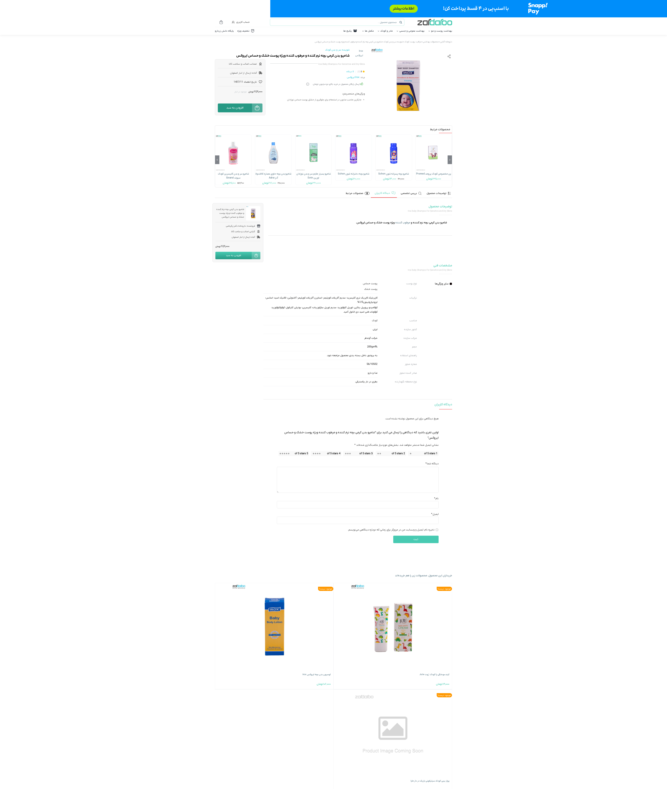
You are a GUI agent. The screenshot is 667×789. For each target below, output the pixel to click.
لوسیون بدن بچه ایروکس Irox (317, 674)
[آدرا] (273, 136)
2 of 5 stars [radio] (398, 453)
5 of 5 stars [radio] (301, 453)
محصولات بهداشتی (430, 41)
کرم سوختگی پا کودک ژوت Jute (434, 674)
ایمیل (435, 514)
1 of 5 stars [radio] (430, 453)
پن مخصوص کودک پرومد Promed (433, 174)
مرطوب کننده (350, 41)
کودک (374, 320)
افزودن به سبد (235, 108)
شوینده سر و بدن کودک (393, 41)
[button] (450, 159)
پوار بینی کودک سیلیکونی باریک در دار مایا (430, 781)
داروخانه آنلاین (446, 41)
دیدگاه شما (432, 463)
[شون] (394, 136)
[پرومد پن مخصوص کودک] (433, 136)
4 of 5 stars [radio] (333, 453)
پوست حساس (370, 283)
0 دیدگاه (350, 71)
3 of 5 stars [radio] (366, 453)
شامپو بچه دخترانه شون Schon (353, 174)
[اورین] (313, 136)
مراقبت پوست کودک (413, 41)
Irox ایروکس (359, 53)
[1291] (233, 136)
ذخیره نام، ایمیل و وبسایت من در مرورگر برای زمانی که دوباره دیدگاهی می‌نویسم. (391, 529)
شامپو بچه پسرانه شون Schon (393, 174)
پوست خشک (370, 289)
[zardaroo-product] (408, 85)
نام (436, 498)
